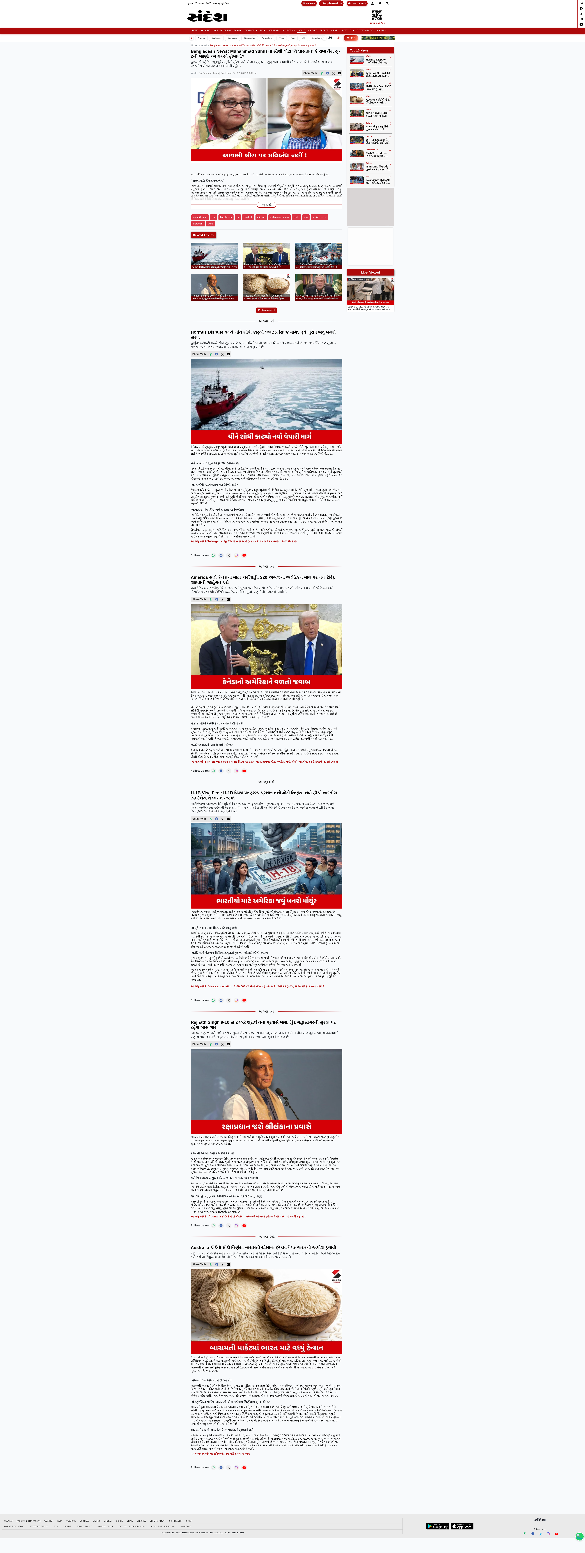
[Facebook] (581, 8)
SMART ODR (185, 1526)
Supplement (330, 3)
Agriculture (267, 38)
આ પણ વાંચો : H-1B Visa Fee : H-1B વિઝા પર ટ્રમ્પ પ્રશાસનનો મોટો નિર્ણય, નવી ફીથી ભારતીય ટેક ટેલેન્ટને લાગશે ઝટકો (264, 761)
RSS (56, 1526)
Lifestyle (346, 30)
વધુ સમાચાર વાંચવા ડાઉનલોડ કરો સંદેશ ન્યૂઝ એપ (220, 1453)
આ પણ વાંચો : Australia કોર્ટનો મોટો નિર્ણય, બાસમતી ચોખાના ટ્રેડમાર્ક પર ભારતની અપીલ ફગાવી (248, 1216)
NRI (303, 38)
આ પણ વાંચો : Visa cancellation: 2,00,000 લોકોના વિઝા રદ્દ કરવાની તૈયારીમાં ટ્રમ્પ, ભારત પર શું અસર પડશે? (257, 986)
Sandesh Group (105, 1526)
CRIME (334, 30)
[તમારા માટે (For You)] (338, 38)
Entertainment (365, 30)
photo (296, 217)
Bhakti (380, 30)
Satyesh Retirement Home (132, 1526)
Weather (249, 30)
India (262, 30)
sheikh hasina (319, 217)
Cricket (312, 30)
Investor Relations (14, 1526)
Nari (293, 38)
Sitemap (67, 1526)
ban (213, 217)
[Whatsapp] (581, 3)
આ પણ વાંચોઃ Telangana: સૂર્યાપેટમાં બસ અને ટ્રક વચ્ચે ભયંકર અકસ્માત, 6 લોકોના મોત (244, 541)
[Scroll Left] (191, 38)
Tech (281, 38)
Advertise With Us (39, 1526)
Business (287, 30)
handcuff (248, 217)
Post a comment (266, 310)
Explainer (216, 38)
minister (261, 217)
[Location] (380, 3)
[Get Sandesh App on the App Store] (462, 1526)
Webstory (273, 30)
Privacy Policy (84, 1526)
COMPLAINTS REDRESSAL (163, 1526)
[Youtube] (581, 24)
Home (195, 30)
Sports (324, 30)
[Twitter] (581, 13)
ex (238, 217)
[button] (250, 31)
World (301, 30)
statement (198, 223)
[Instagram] (581, 19)
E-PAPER (310, 3)
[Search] (387, 3)
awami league (200, 217)
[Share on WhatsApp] (579, 1536)
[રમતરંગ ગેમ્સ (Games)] (330, 38)
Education (232, 38)
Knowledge (249, 38)
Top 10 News (359, 50)
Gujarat (205, 30)
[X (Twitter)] (333, 73)
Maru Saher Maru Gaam (226, 30)
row (306, 217)
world (204, 45)
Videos (201, 38)
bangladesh (226, 217)
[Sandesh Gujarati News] (210, 16)
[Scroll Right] (324, 38)
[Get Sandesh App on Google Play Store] (437, 1526)
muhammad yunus (279, 217)
